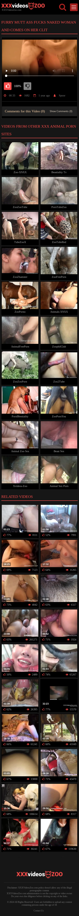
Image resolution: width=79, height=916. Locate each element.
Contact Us (39, 910)
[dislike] (27, 86)
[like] (8, 86)
